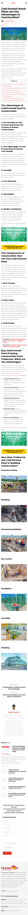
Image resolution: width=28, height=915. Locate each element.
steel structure (5, 292)
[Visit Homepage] (14, 3)
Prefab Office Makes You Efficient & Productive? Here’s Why (16, 780)
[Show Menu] (2, 3)
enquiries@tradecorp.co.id (12, 910)
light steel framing (15, 373)
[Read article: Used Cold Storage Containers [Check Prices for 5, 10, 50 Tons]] (6, 749)
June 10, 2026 (12, 790)
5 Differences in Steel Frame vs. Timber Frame (15, 345)
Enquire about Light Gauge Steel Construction (14, 247)
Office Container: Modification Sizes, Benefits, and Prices (17, 771)
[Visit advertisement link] (14, 679)
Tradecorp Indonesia (8, 872)
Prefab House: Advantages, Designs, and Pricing (17, 787)
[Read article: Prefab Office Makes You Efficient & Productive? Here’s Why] (4, 780)
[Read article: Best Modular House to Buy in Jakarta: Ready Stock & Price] (4, 795)
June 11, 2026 (12, 783)
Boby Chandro (10, 21)
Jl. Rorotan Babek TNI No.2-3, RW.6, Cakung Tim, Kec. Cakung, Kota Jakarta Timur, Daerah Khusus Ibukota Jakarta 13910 (14, 901)
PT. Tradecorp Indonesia (11, 891)
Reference (5, 747)
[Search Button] (26, 3)
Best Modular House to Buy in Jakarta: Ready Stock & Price (17, 795)
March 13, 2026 (12, 798)
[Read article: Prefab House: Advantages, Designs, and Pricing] (4, 788)
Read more (6, 765)
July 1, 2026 (13, 754)
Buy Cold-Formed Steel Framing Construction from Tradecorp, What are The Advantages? (13, 94)
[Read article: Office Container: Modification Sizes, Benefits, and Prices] (4, 771)
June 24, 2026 (12, 774)
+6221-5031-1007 (13, 906)
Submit (7, 853)
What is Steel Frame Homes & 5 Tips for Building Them (14, 340)
